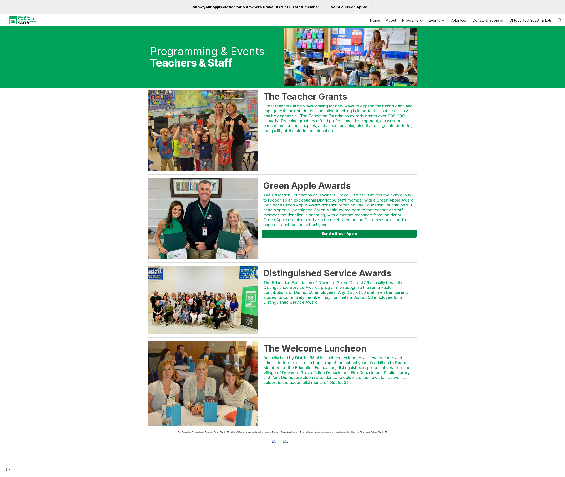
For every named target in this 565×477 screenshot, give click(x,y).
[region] (282, 7)
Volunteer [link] (458, 20)
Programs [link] (410, 20)
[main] (214, 57)
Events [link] (434, 20)
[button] (559, 20)
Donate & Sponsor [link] (488, 20)
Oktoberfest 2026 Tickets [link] (530, 20)
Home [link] (375, 20)
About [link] (391, 20)
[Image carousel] (203, 130)
